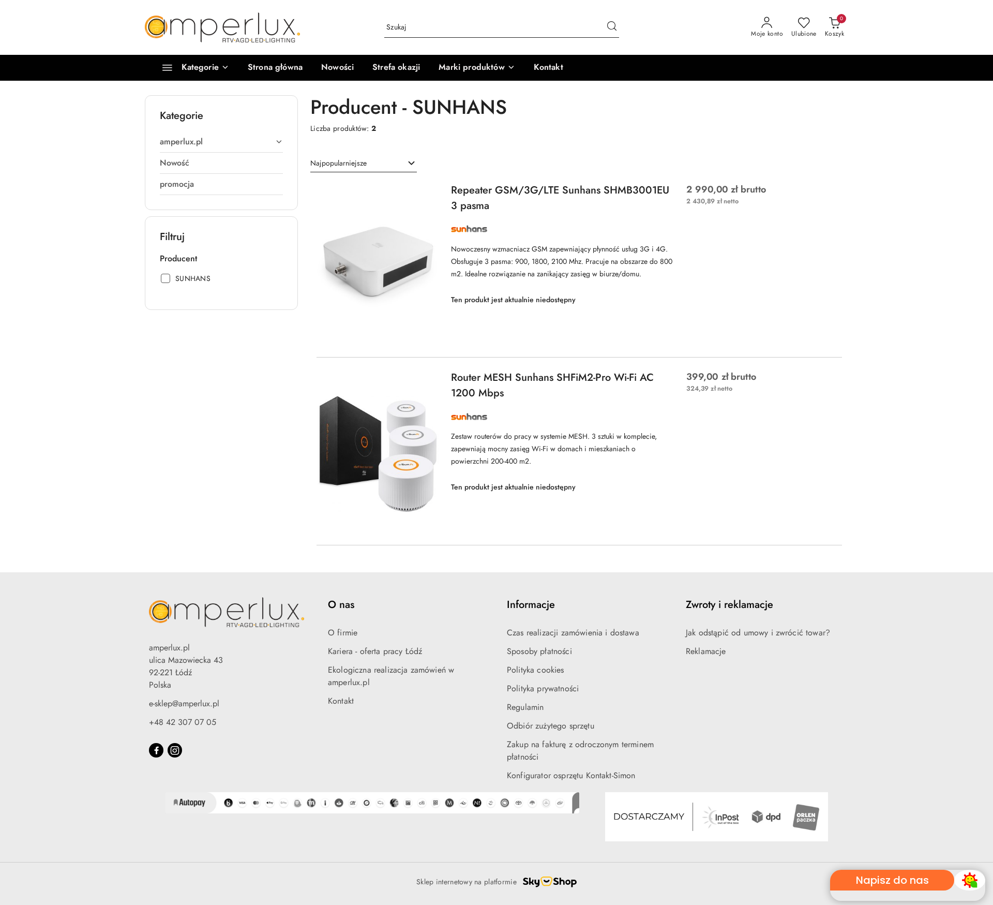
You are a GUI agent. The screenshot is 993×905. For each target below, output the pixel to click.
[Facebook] (156, 750)
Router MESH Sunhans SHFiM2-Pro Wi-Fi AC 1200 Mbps (552, 385)
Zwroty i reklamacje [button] (729, 604)
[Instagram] (175, 750)
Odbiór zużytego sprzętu (550, 726)
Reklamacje (706, 651)
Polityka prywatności (543, 688)
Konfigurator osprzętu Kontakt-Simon (571, 775)
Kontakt (341, 701)
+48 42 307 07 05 (182, 722)
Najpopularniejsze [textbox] (338, 163)
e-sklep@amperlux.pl (184, 703)
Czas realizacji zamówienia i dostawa (573, 633)
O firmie (342, 633)
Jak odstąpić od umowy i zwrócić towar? (758, 633)
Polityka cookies (535, 670)
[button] (476, 68)
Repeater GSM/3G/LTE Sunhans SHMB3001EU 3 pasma (560, 198)
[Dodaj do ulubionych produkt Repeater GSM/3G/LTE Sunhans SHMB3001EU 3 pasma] (426, 194)
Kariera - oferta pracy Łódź (375, 651)
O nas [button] (341, 604)
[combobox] (363, 163)
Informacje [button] (531, 604)
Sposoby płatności (539, 651)
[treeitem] (221, 141)
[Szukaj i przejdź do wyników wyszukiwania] (612, 27)
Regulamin (525, 707)
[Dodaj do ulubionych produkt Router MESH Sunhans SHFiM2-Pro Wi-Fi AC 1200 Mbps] (426, 382)
